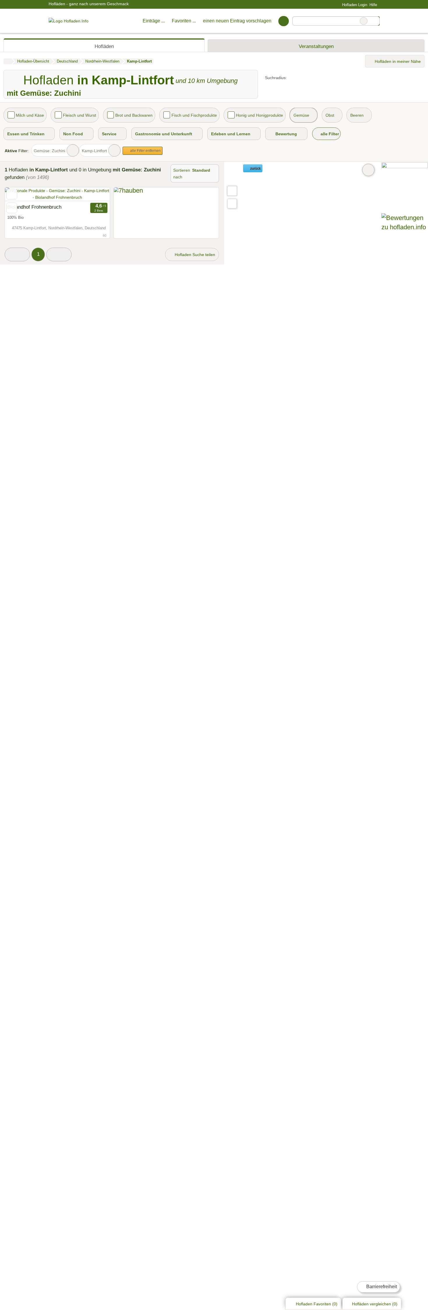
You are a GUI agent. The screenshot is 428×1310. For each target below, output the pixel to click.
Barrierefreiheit (381, 1286)
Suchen (375, 21)
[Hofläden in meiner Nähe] (232, 203)
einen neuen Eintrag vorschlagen (237, 20)
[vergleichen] (11, 208)
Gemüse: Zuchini (49, 150)
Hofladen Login (354, 5)
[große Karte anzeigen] (231, 190)
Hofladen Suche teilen (194, 254)
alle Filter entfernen (145, 151)
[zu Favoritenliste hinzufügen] (11, 194)
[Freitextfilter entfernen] (363, 21)
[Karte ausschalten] (368, 170)
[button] (17, 254)
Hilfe (373, 5)
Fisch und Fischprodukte (194, 115)
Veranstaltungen (316, 46)
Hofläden (104, 46)
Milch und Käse (30, 115)
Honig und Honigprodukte (259, 115)
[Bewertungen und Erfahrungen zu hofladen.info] (404, 227)
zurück (255, 168)
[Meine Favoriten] (283, 21)
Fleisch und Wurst (79, 115)
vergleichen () (374, 1304)
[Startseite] (7, 61)
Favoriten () (316, 1304)
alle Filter (329, 134)
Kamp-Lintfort (94, 150)
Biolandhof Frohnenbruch (34, 207)
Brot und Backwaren (134, 115)
